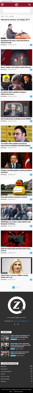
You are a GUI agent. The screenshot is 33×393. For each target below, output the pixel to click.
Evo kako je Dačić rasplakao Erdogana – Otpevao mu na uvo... (14, 93)
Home (2, 16)
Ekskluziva (3, 65)
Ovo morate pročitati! (5, 168)
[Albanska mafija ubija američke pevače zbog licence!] (16, 239)
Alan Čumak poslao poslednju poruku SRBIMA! (16, 119)
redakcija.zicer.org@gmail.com (21, 321)
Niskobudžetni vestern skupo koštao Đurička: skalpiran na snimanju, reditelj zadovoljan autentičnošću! (20, 345)
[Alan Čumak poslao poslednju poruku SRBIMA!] (16, 109)
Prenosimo (3, 381)
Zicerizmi (3, 38)
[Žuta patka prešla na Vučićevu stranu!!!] (16, 187)
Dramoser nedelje (5, 379)
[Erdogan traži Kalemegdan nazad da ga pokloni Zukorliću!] (16, 160)
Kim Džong (3, 44)
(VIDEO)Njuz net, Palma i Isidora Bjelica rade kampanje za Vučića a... (16, 223)
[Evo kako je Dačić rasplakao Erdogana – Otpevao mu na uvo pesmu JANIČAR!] (16, 82)
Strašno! (12, 348)
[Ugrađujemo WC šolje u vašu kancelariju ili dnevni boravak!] (16, 31)
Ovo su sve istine (5, 376)
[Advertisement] (16, 10)
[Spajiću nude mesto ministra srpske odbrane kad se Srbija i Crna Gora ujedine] (5, 354)
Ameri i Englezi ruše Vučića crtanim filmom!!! (16, 67)
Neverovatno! (4, 116)
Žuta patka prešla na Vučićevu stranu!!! (14, 197)
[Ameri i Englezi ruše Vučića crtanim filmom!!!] (16, 57)
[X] (18, 324)
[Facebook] (15, 324)
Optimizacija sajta (18, 391)
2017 (6, 16)
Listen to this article (8, 1)
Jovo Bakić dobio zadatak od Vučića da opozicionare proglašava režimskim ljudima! (15, 145)
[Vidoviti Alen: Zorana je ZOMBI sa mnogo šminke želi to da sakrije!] (16, 265)
